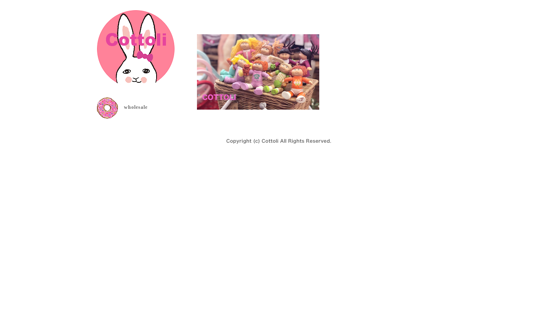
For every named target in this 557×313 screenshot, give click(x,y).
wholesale (136, 107)
